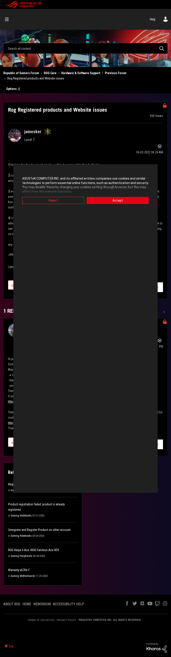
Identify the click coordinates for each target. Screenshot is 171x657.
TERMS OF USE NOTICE (41, 620)
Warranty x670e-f (18, 570)
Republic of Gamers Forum (21, 73)
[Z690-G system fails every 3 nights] (164, 312)
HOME (26, 604)
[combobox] (85, 48)
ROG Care (50, 73)
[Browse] (9, 19)
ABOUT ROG (11, 604)
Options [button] (11, 89)
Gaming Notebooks (21, 515)
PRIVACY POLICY (66, 620)
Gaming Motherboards (23, 576)
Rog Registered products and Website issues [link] (35, 78)
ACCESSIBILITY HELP (68, 604)
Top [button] (11, 646)
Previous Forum (115, 73)
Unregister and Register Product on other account (39, 530)
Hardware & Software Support (80, 73)
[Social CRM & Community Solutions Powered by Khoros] (157, 647)
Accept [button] (117, 200)
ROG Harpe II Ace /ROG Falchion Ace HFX (33, 550)
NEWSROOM (42, 604)
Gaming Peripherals (21, 556)
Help (152, 19)
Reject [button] (53, 200)
